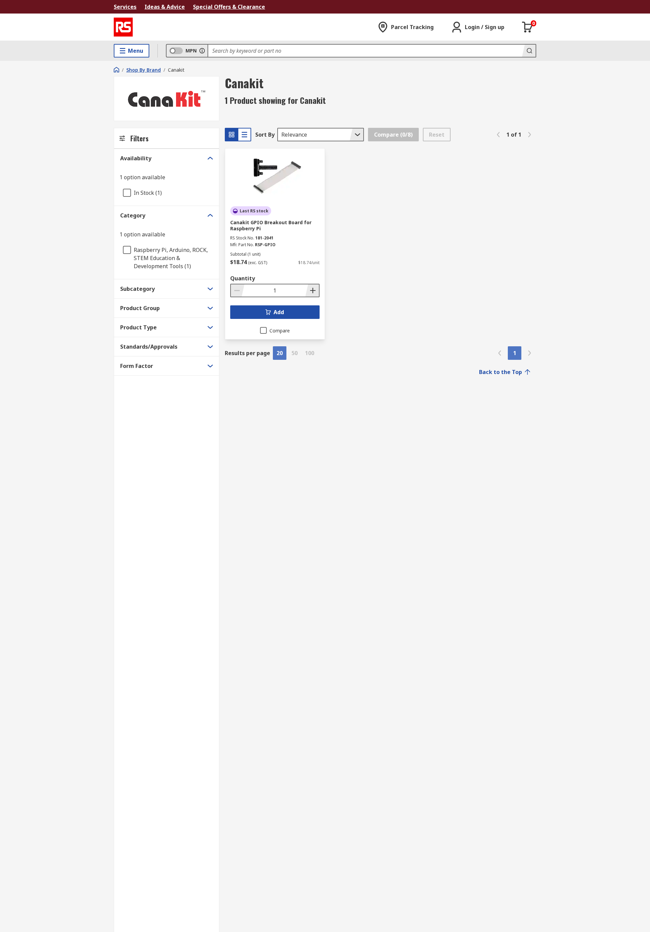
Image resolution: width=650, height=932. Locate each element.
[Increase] (312, 290)
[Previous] (498, 134)
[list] (244, 134)
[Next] (529, 134)
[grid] (231, 134)
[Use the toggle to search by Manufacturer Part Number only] (202, 50)
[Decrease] (237, 290)
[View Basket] (527, 27)
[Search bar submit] (529, 51)
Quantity (242, 278)
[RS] (123, 27)
